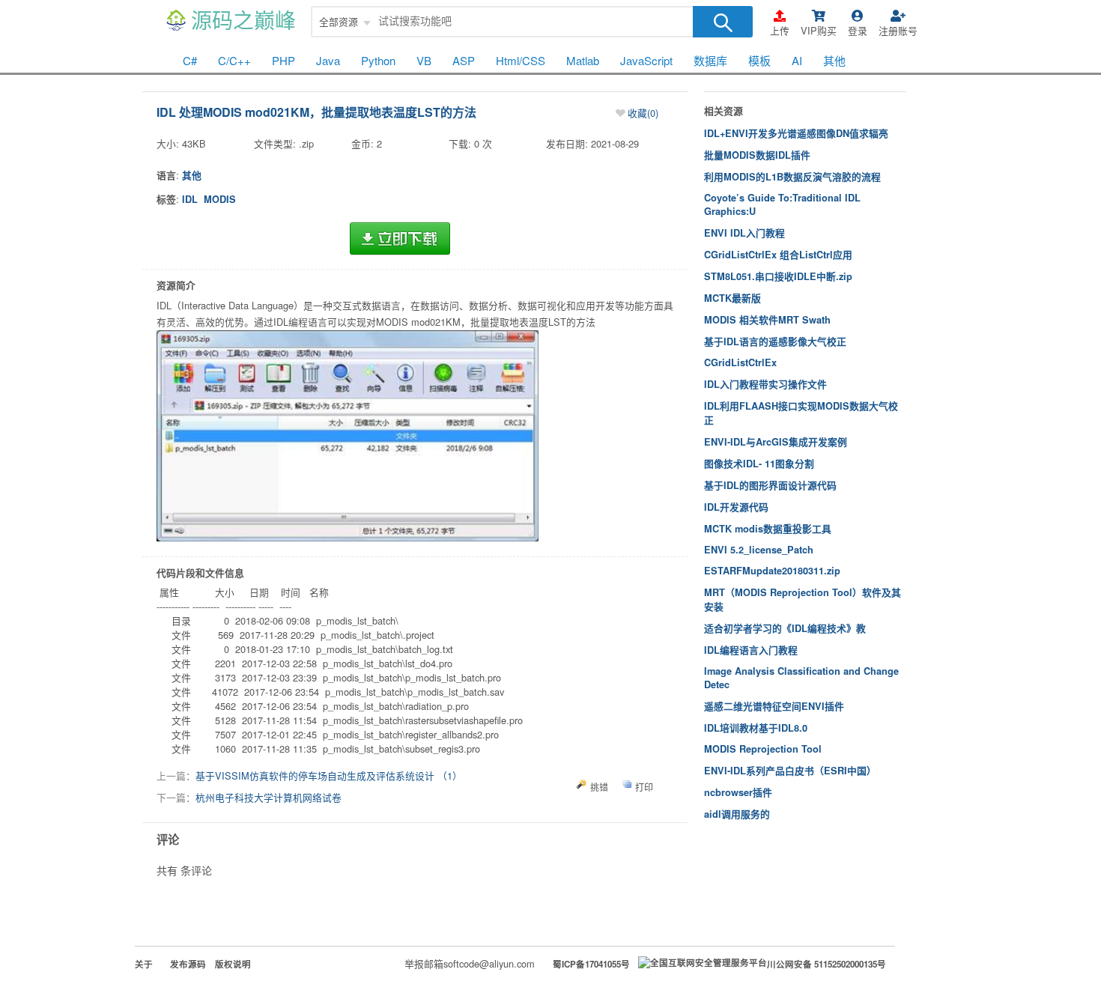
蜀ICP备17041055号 (591, 964)
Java (328, 60)
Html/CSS (520, 60)
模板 (759, 60)
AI (797, 60)
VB (423, 60)
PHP (283, 60)
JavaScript (646, 60)
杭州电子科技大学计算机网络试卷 (268, 797)
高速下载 (400, 238)
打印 (644, 786)
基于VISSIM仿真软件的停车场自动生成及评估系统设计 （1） (328, 775)
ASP (463, 60)
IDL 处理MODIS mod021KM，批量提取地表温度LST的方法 (316, 112)
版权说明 (233, 964)
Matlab (582, 60)
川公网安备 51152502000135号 (826, 964)
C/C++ (234, 60)
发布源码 (188, 964)
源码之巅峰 (243, 21)
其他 (834, 60)
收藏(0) (643, 113)
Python (378, 60)
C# (190, 60)
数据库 (710, 60)
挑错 (599, 786)
